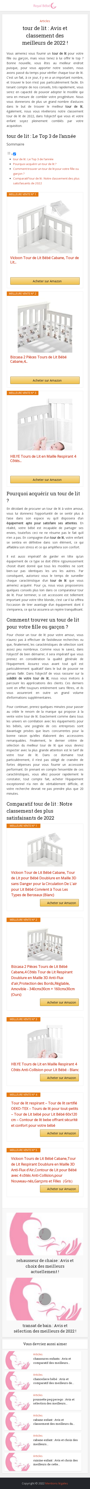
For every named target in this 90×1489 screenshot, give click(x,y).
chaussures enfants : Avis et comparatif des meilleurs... (52, 1361)
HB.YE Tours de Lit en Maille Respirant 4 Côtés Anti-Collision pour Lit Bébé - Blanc (45, 1067)
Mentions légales (56, 1483)
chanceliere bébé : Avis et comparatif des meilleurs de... (53, 1381)
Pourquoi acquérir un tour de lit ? (34, 164)
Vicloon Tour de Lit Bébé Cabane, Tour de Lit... (44, 260)
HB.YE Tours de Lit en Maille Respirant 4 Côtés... (43, 458)
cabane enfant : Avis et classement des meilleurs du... (54, 1422)
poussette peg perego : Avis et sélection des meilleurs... (53, 1401)
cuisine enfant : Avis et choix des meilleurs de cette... (55, 1462)
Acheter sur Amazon (47, 281)
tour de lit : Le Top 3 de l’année (33, 159)
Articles (45, 21)
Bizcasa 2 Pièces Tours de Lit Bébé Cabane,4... (38, 359)
